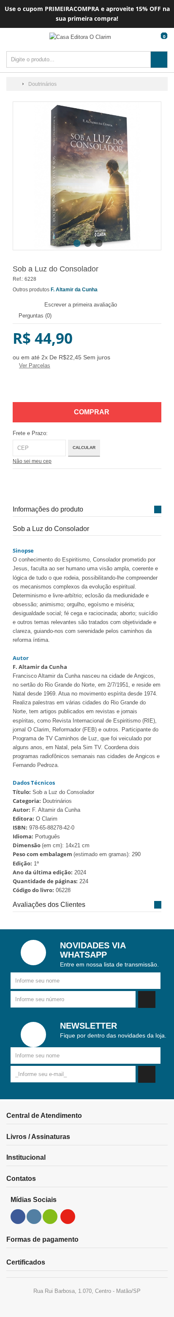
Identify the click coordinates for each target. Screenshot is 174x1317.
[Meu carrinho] (162, 44)
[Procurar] (159, 59)
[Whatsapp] (50, 1216)
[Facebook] (18, 1216)
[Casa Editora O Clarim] (80, 36)
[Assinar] (146, 999)
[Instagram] (34, 1216)
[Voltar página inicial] (15, 84)
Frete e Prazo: (30, 433)
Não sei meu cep (32, 461)
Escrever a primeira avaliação (80, 304)
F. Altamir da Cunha (74, 290)
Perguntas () (34, 315)
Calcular (84, 447)
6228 (30, 279)
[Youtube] (68, 1216)
